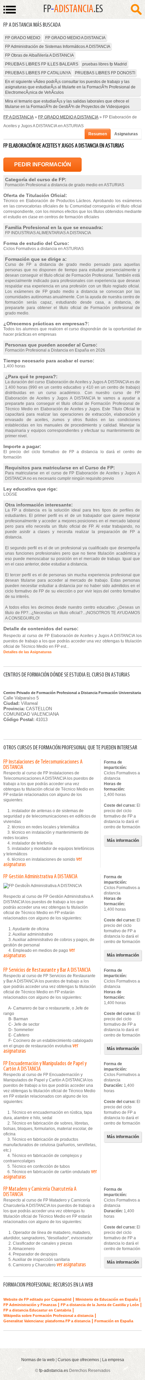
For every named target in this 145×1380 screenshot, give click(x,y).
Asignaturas (126, 134)
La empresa (113, 1359)
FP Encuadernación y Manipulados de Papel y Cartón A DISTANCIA (45, 1066)
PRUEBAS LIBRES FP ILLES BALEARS (41, 64)
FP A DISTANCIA (18, 117)
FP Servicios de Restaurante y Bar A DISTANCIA (47, 970)
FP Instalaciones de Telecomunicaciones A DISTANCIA (43, 765)
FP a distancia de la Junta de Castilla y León (100, 1305)
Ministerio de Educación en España (107, 1299)
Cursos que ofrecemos (78, 1359)
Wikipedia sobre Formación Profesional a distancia (48, 1316)
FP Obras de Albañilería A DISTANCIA (39, 55)
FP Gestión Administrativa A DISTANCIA (40, 877)
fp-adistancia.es (53, 1370)
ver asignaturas (71, 1265)
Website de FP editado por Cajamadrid (37, 1299)
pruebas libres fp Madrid (104, 64)
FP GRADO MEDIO (22, 37)
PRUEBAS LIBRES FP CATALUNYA (38, 73)
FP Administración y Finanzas (30, 1305)
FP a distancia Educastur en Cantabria (37, 1310)
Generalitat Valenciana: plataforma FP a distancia (46, 1321)
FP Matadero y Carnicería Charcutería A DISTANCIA (40, 1192)
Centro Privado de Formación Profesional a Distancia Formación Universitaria (72, 693)
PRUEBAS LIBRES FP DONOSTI (105, 73)
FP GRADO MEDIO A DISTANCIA (75, 37)
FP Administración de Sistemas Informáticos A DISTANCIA (57, 46)
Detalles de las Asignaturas (27, 652)
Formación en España (113, 1321)
